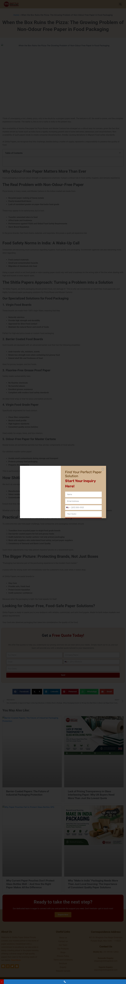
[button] (103, 469)
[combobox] (68, 507)
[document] (63, 492)
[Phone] (65, 981)
